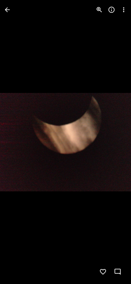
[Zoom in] (99, 10)
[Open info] (111, 10)
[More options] (124, 10)
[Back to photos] (7, 9)
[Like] (103, 271)
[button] (17, 142)
